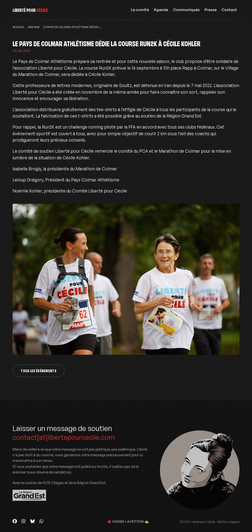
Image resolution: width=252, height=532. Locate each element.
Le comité (140, 9)
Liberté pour (30, 10)
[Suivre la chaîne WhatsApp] (41, 521)
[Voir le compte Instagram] (23, 521)
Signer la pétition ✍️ (130, 521)
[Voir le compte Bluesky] (32, 521)
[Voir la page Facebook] (15, 521)
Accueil (19, 27)
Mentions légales (228, 522)
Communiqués (186, 9)
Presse (211, 9)
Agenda (161, 9)
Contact (229, 9)
